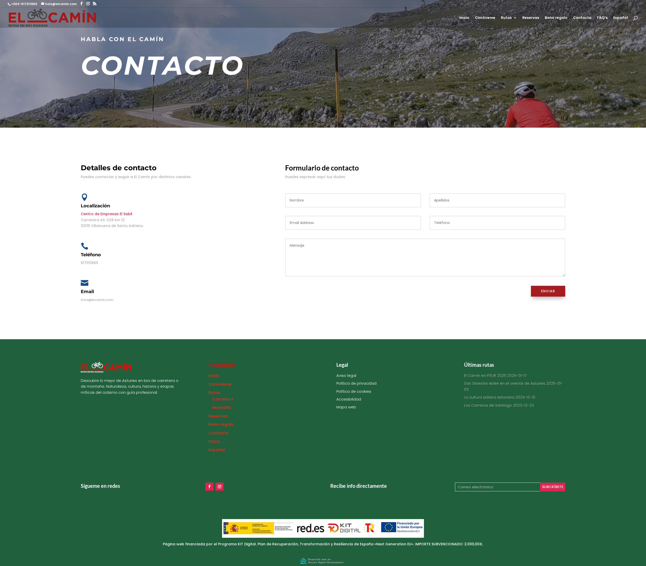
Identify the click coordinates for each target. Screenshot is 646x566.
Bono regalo (556, 18)
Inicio (464, 18)
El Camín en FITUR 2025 (485, 375)
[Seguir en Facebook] (209, 487)
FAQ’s (602, 18)
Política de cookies (353, 391)
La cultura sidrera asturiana (489, 397)
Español (620, 18)
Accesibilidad (348, 399)
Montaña (221, 407)
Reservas (530, 18)
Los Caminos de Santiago (488, 405)
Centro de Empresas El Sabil (106, 213)
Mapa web (346, 407)
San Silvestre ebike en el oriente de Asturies (504, 383)
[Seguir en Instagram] (220, 487)
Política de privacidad (356, 383)
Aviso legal (346, 375)
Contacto (582, 18)
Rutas (506, 18)
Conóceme (485, 18)
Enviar (548, 291)
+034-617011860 (24, 4)
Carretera (222, 399)
